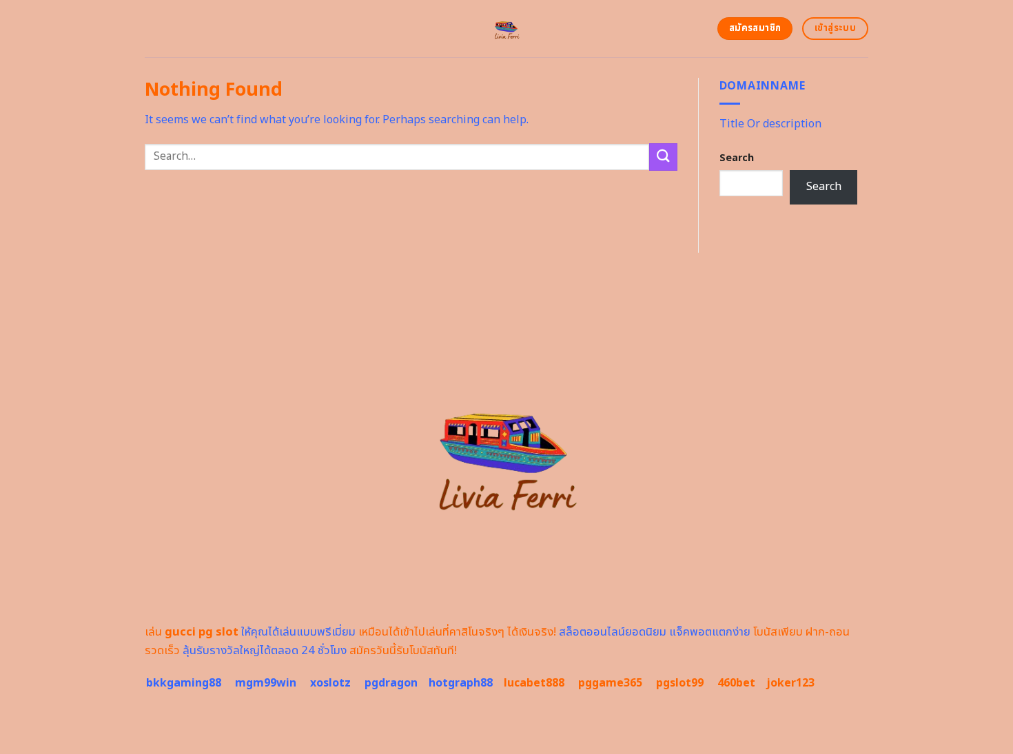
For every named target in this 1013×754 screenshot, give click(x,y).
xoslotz (330, 683)
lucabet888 (534, 683)
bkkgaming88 (183, 683)
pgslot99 (680, 683)
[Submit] (663, 156)
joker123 (790, 683)
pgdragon (391, 683)
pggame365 (610, 683)
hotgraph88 (461, 683)
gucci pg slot (201, 632)
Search (736, 158)
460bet (736, 683)
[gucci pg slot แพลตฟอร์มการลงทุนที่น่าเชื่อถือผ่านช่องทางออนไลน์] (507, 28)
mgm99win (265, 683)
